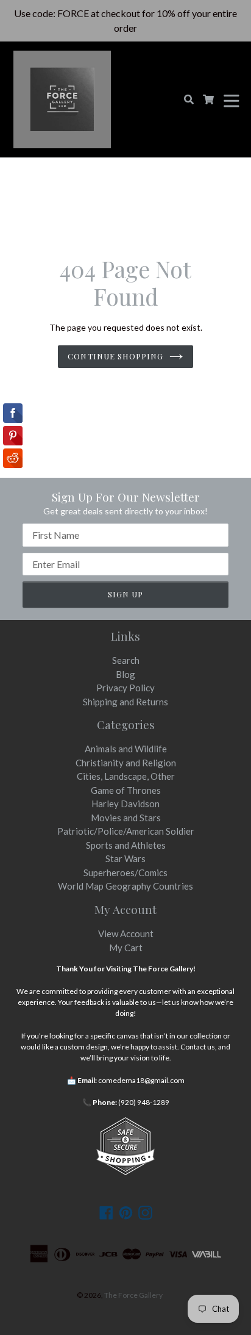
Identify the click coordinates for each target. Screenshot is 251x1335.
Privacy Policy (125, 687)
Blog (125, 674)
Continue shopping (115, 356)
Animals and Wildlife (126, 748)
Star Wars (125, 858)
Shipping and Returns (125, 701)
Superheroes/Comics (125, 872)
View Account (126, 933)
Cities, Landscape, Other (126, 776)
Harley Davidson (125, 803)
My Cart (126, 947)
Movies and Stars (126, 817)
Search (126, 660)
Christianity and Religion (126, 762)
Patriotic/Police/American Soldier (125, 831)
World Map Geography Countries (125, 885)
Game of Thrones (126, 790)
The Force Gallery (133, 1295)
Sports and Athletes (126, 845)
